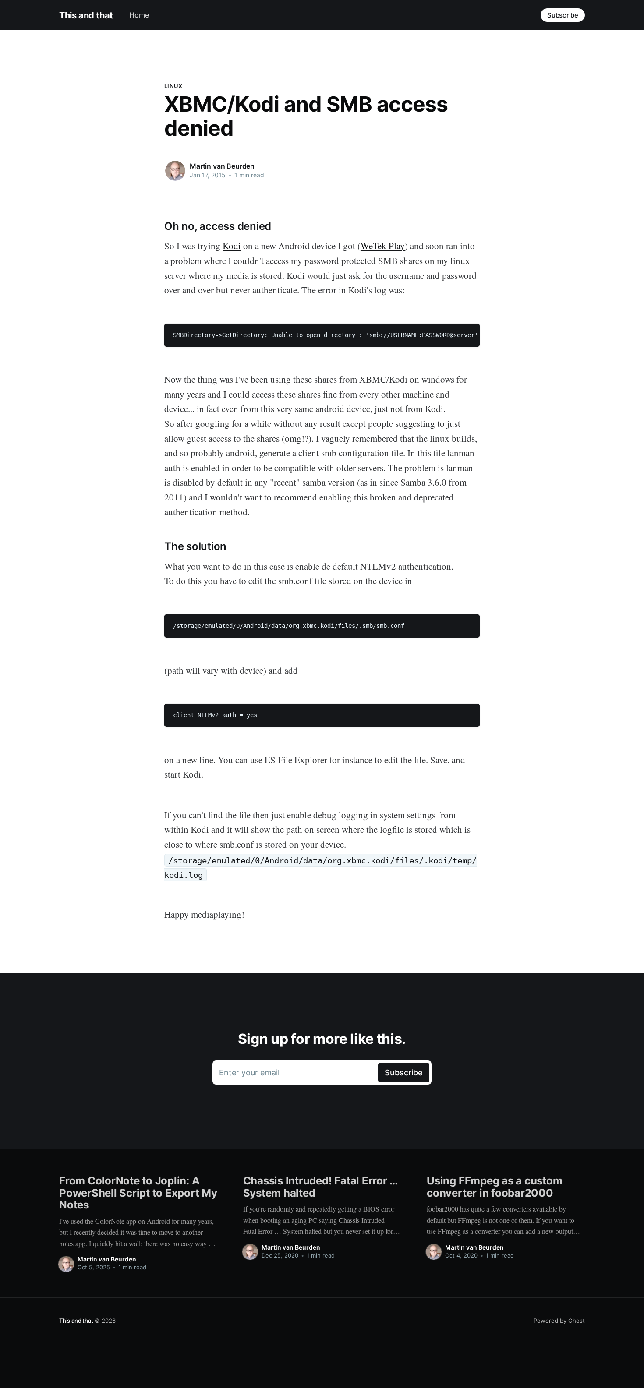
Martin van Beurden (222, 166)
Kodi (232, 246)
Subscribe (562, 15)
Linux (173, 85)
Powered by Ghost (559, 1320)
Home (139, 15)
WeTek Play (383, 246)
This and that (86, 15)
